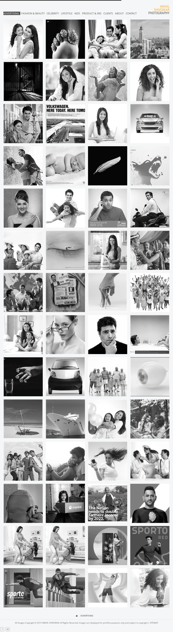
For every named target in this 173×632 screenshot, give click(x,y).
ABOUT (119, 13)
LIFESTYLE (66, 13)
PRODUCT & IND (91, 13)
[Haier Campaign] (107, 545)
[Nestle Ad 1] (23, 545)
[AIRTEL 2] (107, 461)
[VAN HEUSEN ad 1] (65, 587)
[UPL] (107, 503)
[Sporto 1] (149, 545)
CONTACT (131, 13)
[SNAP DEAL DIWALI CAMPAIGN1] (65, 503)
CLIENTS (108, 13)
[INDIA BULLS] (149, 461)
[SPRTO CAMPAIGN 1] (23, 587)
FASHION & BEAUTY (33, 13)
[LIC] (107, 376)
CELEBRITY (53, 13)
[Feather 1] (107, 165)
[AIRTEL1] (65, 461)
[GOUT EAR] (65, 39)
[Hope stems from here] (65, 165)
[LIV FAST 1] (149, 503)
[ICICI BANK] (107, 334)
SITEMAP (154, 622)
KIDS (77, 13)
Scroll (166, 621)
